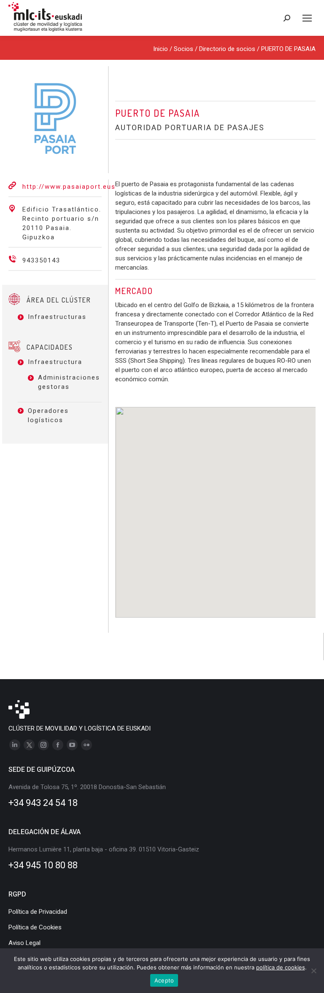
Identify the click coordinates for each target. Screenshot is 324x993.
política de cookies (280, 967)
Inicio (160, 49)
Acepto (164, 980)
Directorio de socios (227, 49)
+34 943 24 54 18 (43, 803)
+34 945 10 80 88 (43, 865)
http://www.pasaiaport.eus (69, 186)
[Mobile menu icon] (307, 18)
